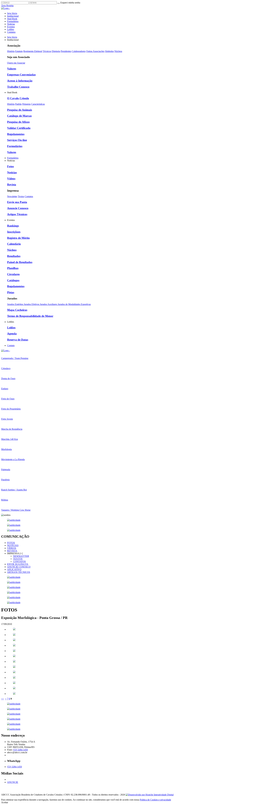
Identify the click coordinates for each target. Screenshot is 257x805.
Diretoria (56, 51)
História (11, 51)
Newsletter (12, 196)
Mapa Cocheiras (17, 309)
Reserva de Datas (17, 339)
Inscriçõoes (13, 231)
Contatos (11, 32)
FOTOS (11, 542)
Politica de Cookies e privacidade (155, 799)
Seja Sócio (12, 13)
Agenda (12, 333)
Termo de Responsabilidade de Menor (30, 316)
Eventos (11, 26)
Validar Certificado (18, 128)
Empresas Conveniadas (21, 74)
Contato (11, 345)
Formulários (12, 21)
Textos (21, 196)
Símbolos (109, 51)
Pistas (10, 292)
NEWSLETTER (21, 556)
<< (2, 698)
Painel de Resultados (19, 262)
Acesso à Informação (19, 80)
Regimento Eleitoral (32, 51)
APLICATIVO (14, 569)
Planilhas (12, 268)
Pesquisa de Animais (19, 109)
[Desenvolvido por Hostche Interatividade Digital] (150, 794)
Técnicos (47, 51)
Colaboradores (79, 51)
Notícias (11, 24)
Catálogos (13, 280)
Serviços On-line (17, 140)
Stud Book (12, 18)
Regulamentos (15, 134)
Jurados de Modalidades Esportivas (74, 304)
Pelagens (26, 104)
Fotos (10, 166)
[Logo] (5, 350)
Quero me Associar (16, 63)
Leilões (10, 29)
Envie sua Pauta (17, 202)
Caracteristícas (38, 104)
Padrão (18, 104)
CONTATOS (19, 561)
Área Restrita (7, 5)
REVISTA (12, 550)
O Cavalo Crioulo (18, 98)
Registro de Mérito (18, 237)
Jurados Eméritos (15, 304)
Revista (11, 184)
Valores (11, 68)
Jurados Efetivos (32, 304)
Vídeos (11, 178)
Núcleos (118, 51)
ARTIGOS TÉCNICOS (18, 572)
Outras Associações (95, 51)
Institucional (13, 16)
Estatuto (19, 51)
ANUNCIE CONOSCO (18, 567)
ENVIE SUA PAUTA (17, 564)
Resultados (13, 256)
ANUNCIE (12, 782)
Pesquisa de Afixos (18, 121)
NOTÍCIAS (12, 545)
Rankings (13, 225)
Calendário (14, 243)
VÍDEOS (11, 548)
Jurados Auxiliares (49, 304)
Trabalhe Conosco (18, 86)
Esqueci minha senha (70, 2)
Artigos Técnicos (17, 214)
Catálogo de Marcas (19, 115)
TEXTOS (17, 558)
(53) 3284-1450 (20, 749)
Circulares (13, 274)
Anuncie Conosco (17, 208)
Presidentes (66, 51)
